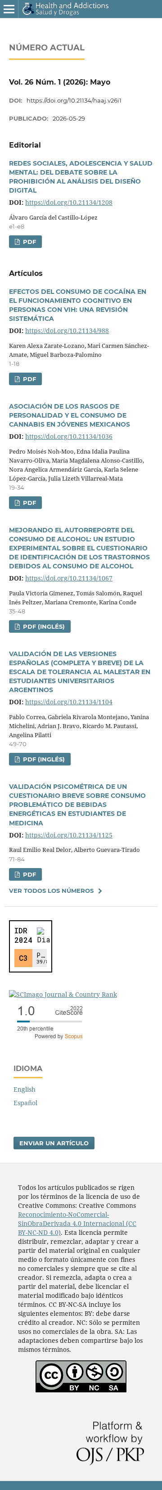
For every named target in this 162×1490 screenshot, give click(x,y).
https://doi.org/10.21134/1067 (68, 578)
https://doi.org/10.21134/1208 (68, 202)
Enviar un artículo (54, 1143)
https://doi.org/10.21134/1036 (68, 436)
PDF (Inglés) (43, 626)
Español (25, 1102)
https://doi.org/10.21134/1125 (68, 835)
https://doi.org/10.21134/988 (67, 330)
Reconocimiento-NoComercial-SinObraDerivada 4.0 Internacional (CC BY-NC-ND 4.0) (77, 1223)
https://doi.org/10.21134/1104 (68, 702)
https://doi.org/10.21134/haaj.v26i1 (74, 100)
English (25, 1089)
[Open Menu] (9, 9)
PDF (28, 241)
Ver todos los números (51, 890)
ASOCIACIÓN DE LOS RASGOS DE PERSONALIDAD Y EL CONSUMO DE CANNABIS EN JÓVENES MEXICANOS (69, 415)
